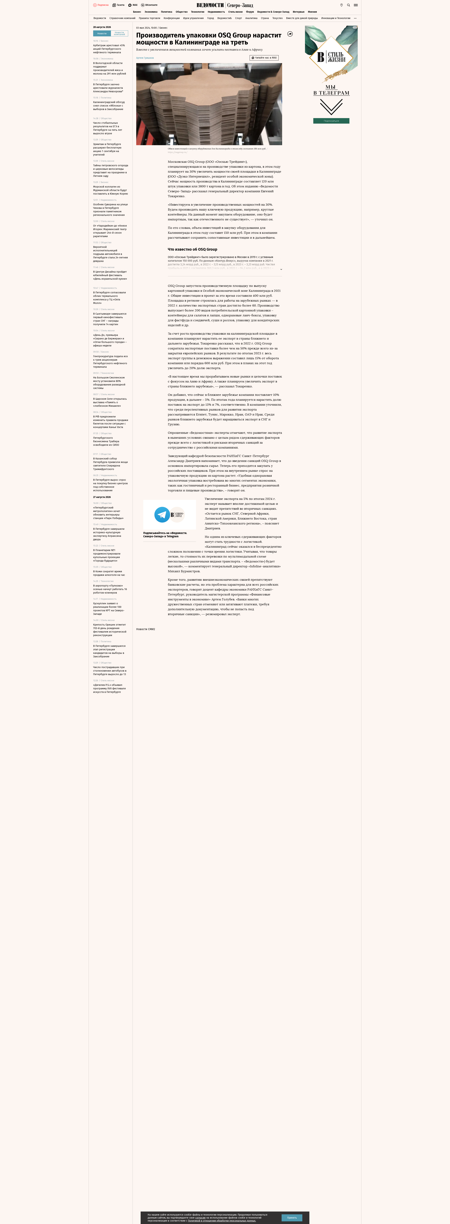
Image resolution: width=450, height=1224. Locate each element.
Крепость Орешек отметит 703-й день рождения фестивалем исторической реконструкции (109, 630)
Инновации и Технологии (335, 18)
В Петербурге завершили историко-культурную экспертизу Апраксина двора (108, 534)
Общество (182, 11)
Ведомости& (224, 18)
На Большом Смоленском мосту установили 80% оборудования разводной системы (109, 383)
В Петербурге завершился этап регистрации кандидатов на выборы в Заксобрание (109, 651)
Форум (250, 11)
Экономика (151, 11)
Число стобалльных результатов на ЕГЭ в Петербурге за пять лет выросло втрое (107, 128)
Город (210, 18)
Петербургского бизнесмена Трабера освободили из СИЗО (106, 441)
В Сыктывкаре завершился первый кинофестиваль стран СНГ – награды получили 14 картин (109, 319)
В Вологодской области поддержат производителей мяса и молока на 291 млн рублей (109, 68)
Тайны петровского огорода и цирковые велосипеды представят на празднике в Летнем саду (110, 171)
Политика (166, 11)
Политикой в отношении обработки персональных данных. (222, 1220)
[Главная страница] (210, 5)
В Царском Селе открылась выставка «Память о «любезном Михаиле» (110, 402)
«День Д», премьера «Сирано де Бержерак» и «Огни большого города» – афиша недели (110, 340)
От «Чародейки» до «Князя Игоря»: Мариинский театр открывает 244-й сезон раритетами (110, 231)
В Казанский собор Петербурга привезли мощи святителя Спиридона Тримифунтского (110, 464)
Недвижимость (216, 11)
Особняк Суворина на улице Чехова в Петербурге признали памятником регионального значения (110, 210)
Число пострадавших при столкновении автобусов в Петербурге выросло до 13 (109, 671)
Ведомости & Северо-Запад (273, 11)
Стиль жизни (235, 11)
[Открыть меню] (356, 5)
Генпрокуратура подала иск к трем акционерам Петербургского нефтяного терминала (110, 361)
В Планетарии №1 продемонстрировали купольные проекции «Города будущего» (106, 555)
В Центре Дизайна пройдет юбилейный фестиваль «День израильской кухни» (110, 275)
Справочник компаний (122, 18)
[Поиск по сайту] (348, 5)
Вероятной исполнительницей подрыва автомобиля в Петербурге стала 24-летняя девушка (110, 254)
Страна (265, 18)
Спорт (238, 18)
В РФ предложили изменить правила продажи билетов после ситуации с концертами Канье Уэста (110, 422)
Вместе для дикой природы (302, 18)
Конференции (172, 18)
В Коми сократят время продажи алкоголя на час (109, 573)
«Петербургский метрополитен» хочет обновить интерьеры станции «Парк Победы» (108, 513)
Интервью (298, 11)
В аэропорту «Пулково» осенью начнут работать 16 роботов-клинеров (110, 589)
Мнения (312, 11)
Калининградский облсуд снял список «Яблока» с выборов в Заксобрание (109, 106)
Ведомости (100, 18)
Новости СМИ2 (145, 629)
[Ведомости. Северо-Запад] (239, 5)
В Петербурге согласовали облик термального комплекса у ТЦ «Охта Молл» (109, 298)
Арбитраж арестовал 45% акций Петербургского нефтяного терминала (109, 49)
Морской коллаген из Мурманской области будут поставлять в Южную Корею (110, 190)
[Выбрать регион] (341, 5)
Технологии (197, 11)
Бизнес (137, 11)
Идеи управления (193, 18)
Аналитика (251, 18)
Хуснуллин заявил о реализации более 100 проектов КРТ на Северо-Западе (108, 609)
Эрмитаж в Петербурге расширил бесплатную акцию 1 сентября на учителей (107, 149)
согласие (200, 1217)
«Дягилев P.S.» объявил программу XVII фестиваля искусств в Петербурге (109, 688)
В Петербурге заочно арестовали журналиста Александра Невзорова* (108, 88)
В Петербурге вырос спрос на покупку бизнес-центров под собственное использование (110, 485)
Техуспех (277, 18)
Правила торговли (149, 18)
